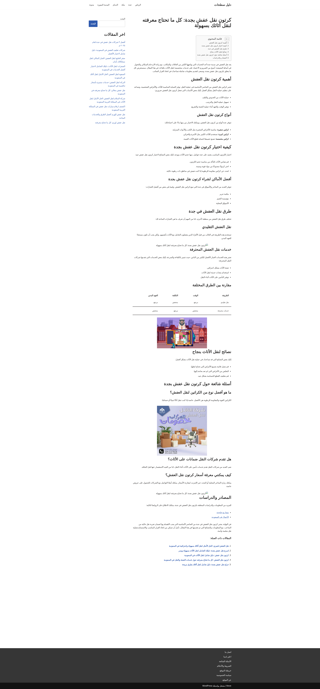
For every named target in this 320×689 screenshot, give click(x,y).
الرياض (138, 5)
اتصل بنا (228, 652)
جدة (130, 5)
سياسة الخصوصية (223, 675)
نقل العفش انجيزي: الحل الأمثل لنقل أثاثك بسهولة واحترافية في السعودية (199, 546)
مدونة (91, 5)
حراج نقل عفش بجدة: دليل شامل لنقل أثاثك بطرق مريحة (205, 564)
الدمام (115, 5)
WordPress (207, 686)
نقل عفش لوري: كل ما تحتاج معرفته (110, 123)
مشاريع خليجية (223, 512)
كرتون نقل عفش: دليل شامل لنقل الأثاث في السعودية (206, 555)
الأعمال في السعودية (220, 517)
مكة (123, 5)
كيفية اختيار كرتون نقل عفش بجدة (214, 46)
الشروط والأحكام (224, 666)
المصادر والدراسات (220, 58)
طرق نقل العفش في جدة (217, 49)
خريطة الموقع (225, 671)
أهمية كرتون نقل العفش (218, 43)
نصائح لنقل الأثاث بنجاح (218, 52)
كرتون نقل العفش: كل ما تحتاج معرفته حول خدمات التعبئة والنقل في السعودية (196, 560)
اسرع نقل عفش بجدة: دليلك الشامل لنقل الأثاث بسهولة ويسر (203, 551)
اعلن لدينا (227, 657)
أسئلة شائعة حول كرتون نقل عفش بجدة (212, 55)
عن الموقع (227, 680)
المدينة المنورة (103, 5)
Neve (228, 686)
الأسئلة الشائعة (225, 661)
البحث (122, 19)
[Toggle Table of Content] (226, 39)
